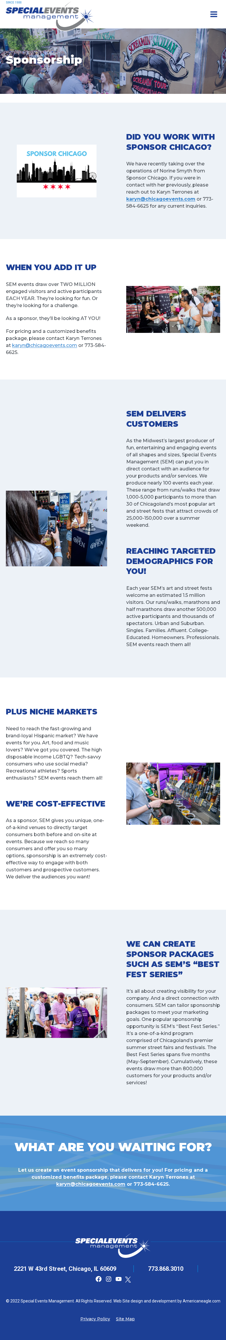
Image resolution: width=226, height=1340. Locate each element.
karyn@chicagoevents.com (44, 345)
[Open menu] (213, 14)
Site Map (125, 1319)
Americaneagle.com (201, 1301)
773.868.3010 (165, 1268)
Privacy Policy (95, 1319)
